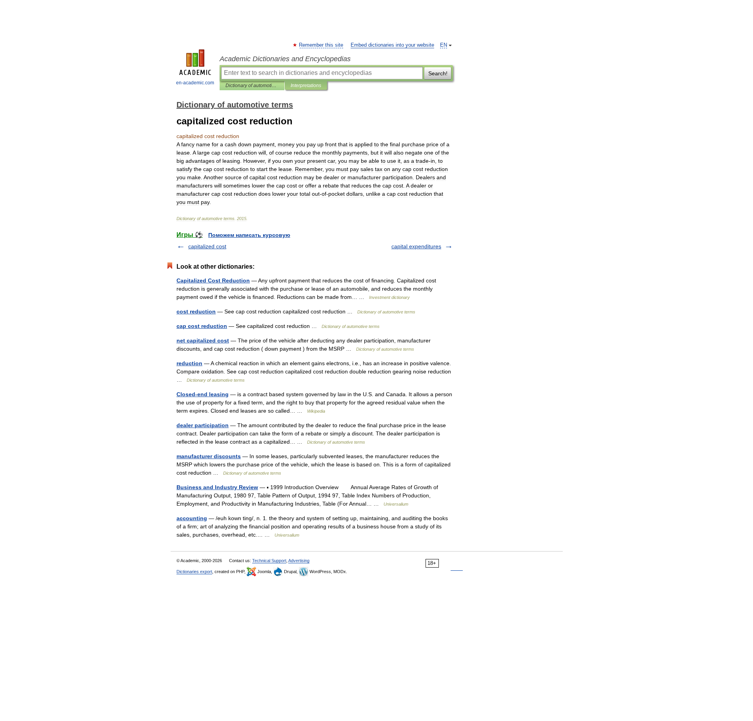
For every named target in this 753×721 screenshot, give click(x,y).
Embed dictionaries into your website (392, 45)
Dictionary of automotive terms (252, 85)
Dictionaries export (194, 571)
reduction (189, 363)
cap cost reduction (201, 326)
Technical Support (269, 560)
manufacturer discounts (208, 456)
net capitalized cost (202, 340)
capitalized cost (207, 246)
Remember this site (321, 45)
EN (443, 45)
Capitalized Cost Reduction (213, 280)
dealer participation (202, 425)
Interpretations (306, 85)
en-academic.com (195, 83)
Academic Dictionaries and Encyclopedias (285, 59)
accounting (191, 518)
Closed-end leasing (202, 394)
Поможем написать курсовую (249, 235)
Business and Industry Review (217, 487)
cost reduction (196, 311)
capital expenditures (416, 246)
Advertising (298, 560)
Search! (437, 73)
